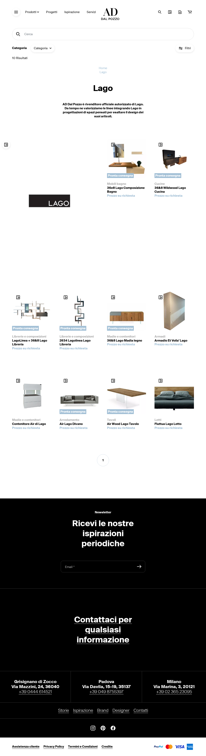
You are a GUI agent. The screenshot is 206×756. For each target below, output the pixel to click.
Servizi (91, 12)
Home (103, 68)
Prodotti (30, 12)
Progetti (51, 12)
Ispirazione (72, 12)
